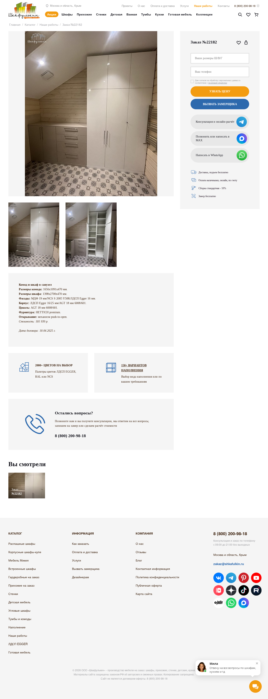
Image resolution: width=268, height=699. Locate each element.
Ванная (131, 14)
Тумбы (146, 14)
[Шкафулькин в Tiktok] (243, 590)
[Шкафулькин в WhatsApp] (231, 603)
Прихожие (84, 14)
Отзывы (141, 552)
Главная (15, 24)
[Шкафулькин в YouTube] (256, 578)
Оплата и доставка (163, 6)
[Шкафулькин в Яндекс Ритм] (218, 603)
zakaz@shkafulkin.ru (228, 563)
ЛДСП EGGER (18, 644)
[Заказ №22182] (26, 474)
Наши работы (203, 6)
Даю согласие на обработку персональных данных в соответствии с (217, 81)
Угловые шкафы (19, 610)
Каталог (30, 24)
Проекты (127, 6)
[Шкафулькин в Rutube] (256, 590)
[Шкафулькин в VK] (218, 578)
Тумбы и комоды (19, 619)
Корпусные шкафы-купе (24, 552)
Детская (116, 14)
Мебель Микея (18, 560)
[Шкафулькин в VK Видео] (218, 590)
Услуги (184, 6)
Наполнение (17, 627)
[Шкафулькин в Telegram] (231, 578)
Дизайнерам (80, 577)
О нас (141, 6)
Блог (139, 560)
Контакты (223, 6)
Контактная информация (153, 569)
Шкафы (67, 14)
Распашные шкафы (21, 543)
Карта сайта (144, 594)
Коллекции (204, 14)
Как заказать (80, 543)
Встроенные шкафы (22, 569)
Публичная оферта (149, 585)
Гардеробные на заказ (23, 577)
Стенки (101, 14)
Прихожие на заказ (21, 585)
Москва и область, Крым (65, 6)
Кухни (159, 14)
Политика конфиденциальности (157, 577)
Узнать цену (219, 91)
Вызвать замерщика (85, 569)
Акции (51, 14)
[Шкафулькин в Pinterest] (243, 578)
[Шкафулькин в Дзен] (231, 590)
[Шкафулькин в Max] (243, 603)
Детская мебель (19, 602)
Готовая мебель (180, 14)
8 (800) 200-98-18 (244, 6)
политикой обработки (217, 83)
